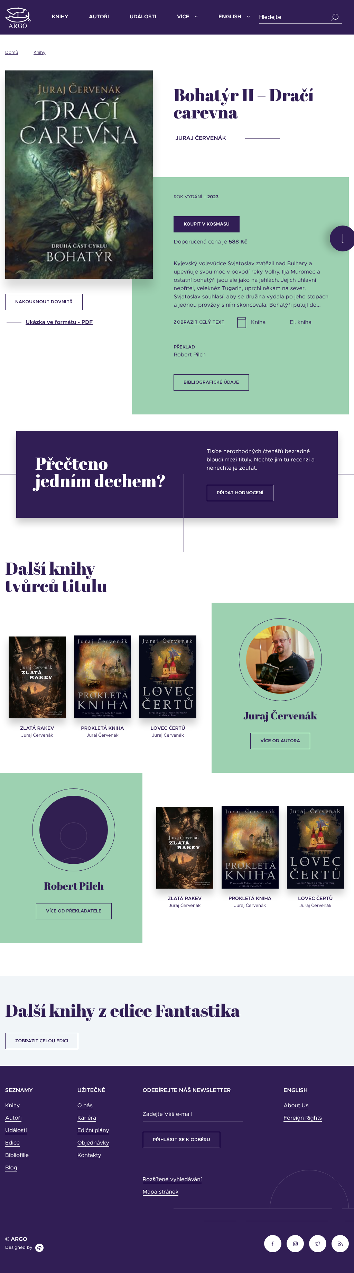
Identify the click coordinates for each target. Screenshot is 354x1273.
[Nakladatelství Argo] (18, 17)
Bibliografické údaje (211, 382)
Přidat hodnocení (240, 493)
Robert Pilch (74, 886)
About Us (295, 1106)
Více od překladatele (73, 911)
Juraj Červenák (280, 715)
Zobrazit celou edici (41, 1041)
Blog (11, 1168)
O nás (85, 1106)
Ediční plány (93, 1130)
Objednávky (93, 1143)
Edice (12, 1143)
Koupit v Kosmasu (206, 224)
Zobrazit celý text (199, 322)
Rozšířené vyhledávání (172, 1180)
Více (183, 17)
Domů (11, 52)
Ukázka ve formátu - (59, 322)
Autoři (99, 17)
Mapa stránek (161, 1192)
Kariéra (86, 1118)
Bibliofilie (17, 1155)
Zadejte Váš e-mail (167, 1114)
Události (143, 17)
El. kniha (300, 322)
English (229, 17)
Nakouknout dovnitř (44, 302)
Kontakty (89, 1155)
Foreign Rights (302, 1118)
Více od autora (280, 741)
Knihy (60, 17)
